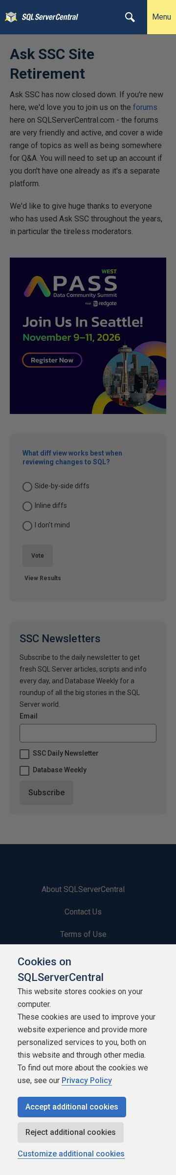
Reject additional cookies (70, 1132)
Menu (161, 17)
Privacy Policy (87, 1080)
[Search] (130, 17)
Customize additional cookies (71, 1153)
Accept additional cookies (71, 1106)
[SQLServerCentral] (8, 17)
